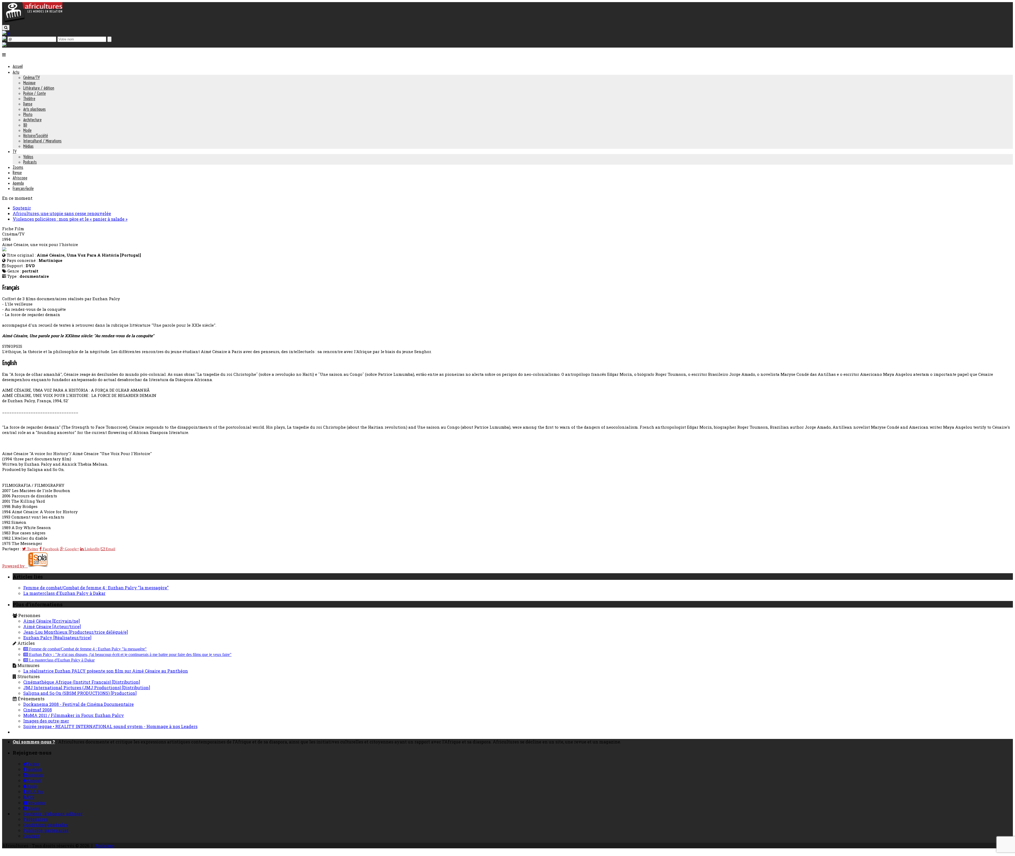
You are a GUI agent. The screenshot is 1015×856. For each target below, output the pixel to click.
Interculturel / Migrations (42, 141)
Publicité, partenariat (45, 830)
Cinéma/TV (31, 77)
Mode (27, 130)
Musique (29, 82)
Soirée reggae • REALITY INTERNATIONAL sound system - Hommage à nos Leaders (110, 726)
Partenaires (35, 819)
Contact (31, 836)
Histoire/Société (35, 135)
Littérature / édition (38, 88)
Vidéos (28, 156)
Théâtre (29, 98)
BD (25, 125)
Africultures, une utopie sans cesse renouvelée (62, 213)
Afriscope (20, 178)
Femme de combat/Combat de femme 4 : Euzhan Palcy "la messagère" (96, 587)
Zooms (18, 167)
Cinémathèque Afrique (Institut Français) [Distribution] (81, 682)
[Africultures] (32, 21)
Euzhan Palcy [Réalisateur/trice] (57, 637)
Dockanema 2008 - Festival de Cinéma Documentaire (78, 704)
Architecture (32, 119)
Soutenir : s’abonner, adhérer (52, 813)
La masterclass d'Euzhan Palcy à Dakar (64, 593)
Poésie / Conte (34, 93)
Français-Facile (23, 188)
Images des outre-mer (46, 721)
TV (14, 151)
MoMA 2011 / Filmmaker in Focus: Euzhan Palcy (73, 715)
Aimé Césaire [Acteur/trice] (52, 626)
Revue (17, 172)
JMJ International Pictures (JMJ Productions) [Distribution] (86, 687)
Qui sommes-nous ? (34, 741)
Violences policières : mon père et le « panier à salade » (70, 219)
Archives (104, 845)
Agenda (18, 183)
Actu (16, 72)
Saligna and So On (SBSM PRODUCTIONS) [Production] (80, 693)
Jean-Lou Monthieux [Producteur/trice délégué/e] (75, 632)
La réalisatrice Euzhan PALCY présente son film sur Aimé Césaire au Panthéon (105, 671)
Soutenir (22, 208)
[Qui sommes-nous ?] (4, 45)
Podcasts (30, 162)
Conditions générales (45, 824)
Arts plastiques (34, 109)
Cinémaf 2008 (37, 709)
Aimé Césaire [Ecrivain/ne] (51, 621)
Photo (28, 114)
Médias (28, 146)
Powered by (15, 565)
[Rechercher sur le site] (6, 27)
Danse (27, 104)
